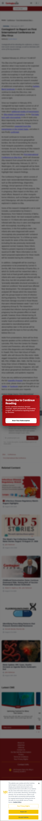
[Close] (39, 783)
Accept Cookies (23, 817)
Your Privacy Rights (23, 806)
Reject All (23, 812)
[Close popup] (37, 397)
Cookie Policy (17, 802)
